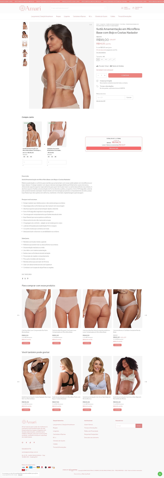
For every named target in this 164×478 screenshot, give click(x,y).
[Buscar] (105, 8)
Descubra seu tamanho (91, 437)
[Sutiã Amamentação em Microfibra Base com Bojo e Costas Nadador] (32, 134)
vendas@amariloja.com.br (30, 452)
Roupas (58, 16)
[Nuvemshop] (70, 471)
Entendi (20, 475)
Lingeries (67, 16)
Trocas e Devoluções (90, 428)
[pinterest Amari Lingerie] (34, 442)
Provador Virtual (104, 66)
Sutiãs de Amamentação (112, 24)
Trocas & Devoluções (124, 16)
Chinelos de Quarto (101, 16)
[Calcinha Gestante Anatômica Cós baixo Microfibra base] (56, 134)
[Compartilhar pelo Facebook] (23, 279)
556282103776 (26, 449)
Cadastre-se (127, 9)
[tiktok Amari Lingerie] (30, 442)
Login (125, 7)
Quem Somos (88, 424)
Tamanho (25, 154)
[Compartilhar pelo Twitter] (25, 279)
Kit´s (90, 16)
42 (27, 156)
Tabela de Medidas (118, 66)
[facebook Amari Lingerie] (26, 442)
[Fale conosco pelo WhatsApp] (160, 474)
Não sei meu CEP (100, 101)
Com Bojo (122, 24)
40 (24, 156)
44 (31, 156)
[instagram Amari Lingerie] (22, 442)
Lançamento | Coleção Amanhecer (42, 16)
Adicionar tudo (113, 148)
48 (55, 156)
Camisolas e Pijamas (79, 16)
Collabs (112, 16)
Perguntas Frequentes (91, 434)
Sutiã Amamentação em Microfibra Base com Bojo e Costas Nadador (31, 149)
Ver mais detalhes (101, 52)
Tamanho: (100, 56)
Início (97, 24)
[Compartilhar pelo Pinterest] (27, 279)
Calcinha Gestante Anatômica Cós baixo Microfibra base (54, 149)
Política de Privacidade (91, 431)
